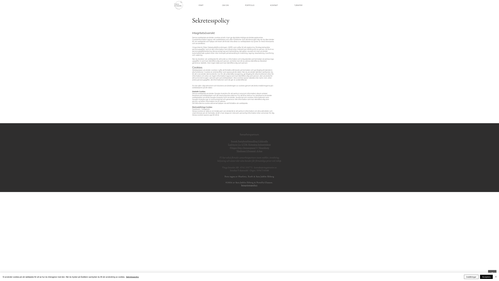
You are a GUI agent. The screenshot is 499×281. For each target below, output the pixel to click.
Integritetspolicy (249, 185)
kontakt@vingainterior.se (265, 167)
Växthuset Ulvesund (246, 151)
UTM (244, 144)
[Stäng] (495, 277)
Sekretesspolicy (132, 277)
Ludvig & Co (234, 144)
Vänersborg (263, 147)
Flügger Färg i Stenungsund (243, 147)
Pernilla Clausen (264, 182)
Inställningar (471, 277)
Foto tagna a (231, 176)
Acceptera (486, 277)
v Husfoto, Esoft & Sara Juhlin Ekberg (255, 176)
